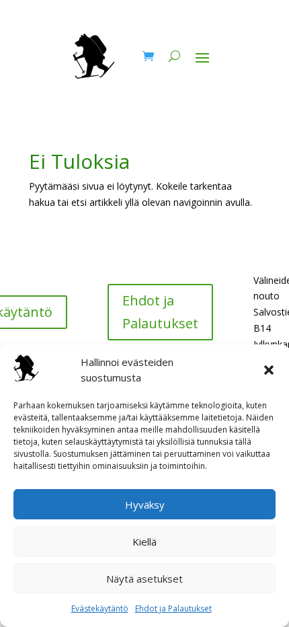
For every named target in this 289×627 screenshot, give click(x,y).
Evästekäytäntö (99, 608)
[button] (269, 370)
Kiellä (144, 541)
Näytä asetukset (144, 578)
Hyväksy (145, 504)
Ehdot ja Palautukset (173, 608)
